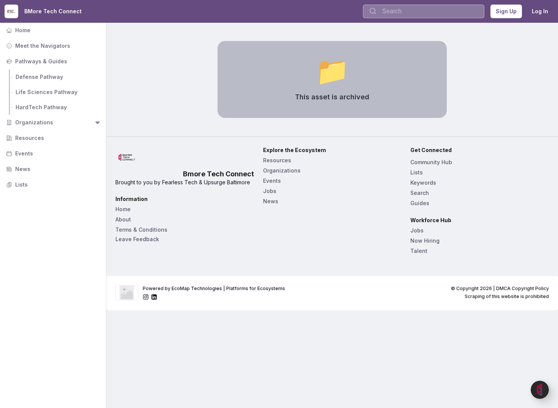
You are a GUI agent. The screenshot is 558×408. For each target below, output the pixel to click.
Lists (16, 184)
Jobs (269, 191)
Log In (540, 11)
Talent (418, 251)
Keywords (423, 182)
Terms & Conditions (141, 229)
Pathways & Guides (36, 61)
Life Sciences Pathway (46, 92)
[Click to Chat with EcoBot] (540, 390)
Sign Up (506, 11)
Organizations (29, 122)
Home (17, 30)
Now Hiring (425, 240)
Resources (24, 138)
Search (419, 193)
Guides (419, 203)
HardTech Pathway (41, 107)
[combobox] (423, 11)
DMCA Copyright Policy (522, 288)
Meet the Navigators (37, 45)
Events (19, 153)
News (17, 169)
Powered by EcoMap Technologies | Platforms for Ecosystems (214, 288)
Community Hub (431, 162)
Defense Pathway (39, 77)
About (123, 219)
